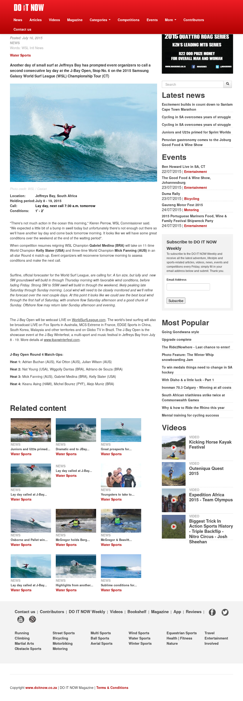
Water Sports (20, 55)
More (169, 19)
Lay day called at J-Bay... (29, 585)
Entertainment (195, 171)
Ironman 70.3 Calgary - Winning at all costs (196, 387)
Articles (35, 19)
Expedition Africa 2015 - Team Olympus (211, 497)
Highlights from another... (74, 585)
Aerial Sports (101, 643)
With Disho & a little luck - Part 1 (188, 379)
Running (22, 632)
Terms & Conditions (112, 687)
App (177, 611)
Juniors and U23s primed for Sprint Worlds (196, 132)
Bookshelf (136, 611)
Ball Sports (100, 638)
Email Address (177, 279)
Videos (54, 19)
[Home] (29, 7)
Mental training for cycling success (190, 415)
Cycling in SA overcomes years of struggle (196, 116)
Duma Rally (171, 193)
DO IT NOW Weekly (87, 611)
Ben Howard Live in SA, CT (183, 166)
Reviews (193, 611)
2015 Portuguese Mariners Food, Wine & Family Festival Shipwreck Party (194, 218)
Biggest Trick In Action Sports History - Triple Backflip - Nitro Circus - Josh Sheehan (211, 531)
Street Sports (64, 632)
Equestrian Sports (182, 632)
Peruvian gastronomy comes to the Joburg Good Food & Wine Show (196, 142)
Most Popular (185, 322)
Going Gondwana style (180, 331)
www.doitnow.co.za (41, 687)
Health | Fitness (179, 638)
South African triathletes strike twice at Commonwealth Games (193, 397)
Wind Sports (139, 632)
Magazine (75, 19)
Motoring (191, 209)
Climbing (22, 638)
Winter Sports (140, 643)
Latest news (183, 95)
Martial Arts (24, 643)
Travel (210, 632)
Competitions (129, 19)
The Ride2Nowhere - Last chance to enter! (196, 347)
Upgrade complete (177, 339)
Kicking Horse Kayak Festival (210, 444)
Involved (212, 643)
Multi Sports (101, 632)
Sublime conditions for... (119, 585)
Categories (99, 19)
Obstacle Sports (28, 648)
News (18, 19)
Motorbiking (63, 643)
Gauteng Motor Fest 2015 (182, 204)
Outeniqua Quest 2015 (206, 471)
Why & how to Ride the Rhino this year (193, 407)
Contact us (22, 29)
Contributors (193, 19)
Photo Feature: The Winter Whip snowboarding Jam (188, 357)
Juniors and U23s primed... (30, 449)
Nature (172, 643)
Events (152, 19)
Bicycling (191, 198)
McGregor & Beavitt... (116, 540)
